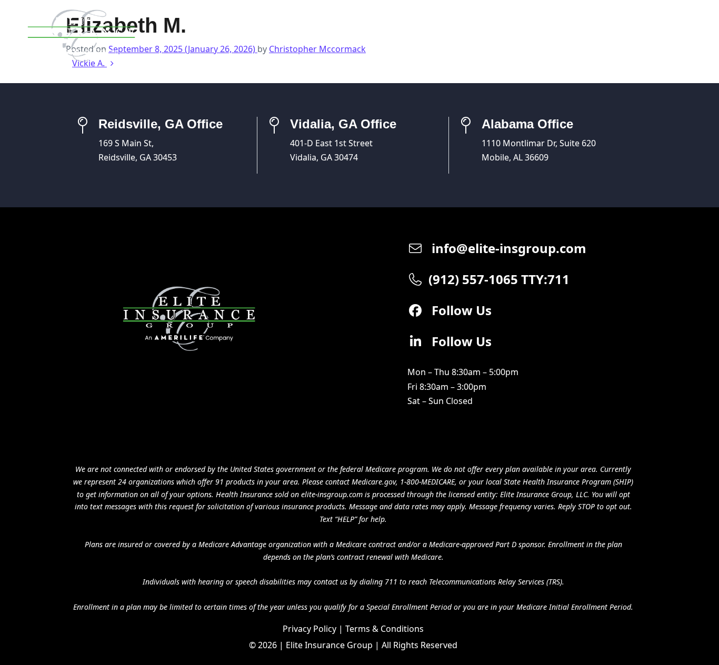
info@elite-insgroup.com (507, 248)
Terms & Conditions (384, 628)
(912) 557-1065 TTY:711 (499, 279)
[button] (680, 35)
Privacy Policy (309, 628)
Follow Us (460, 310)
